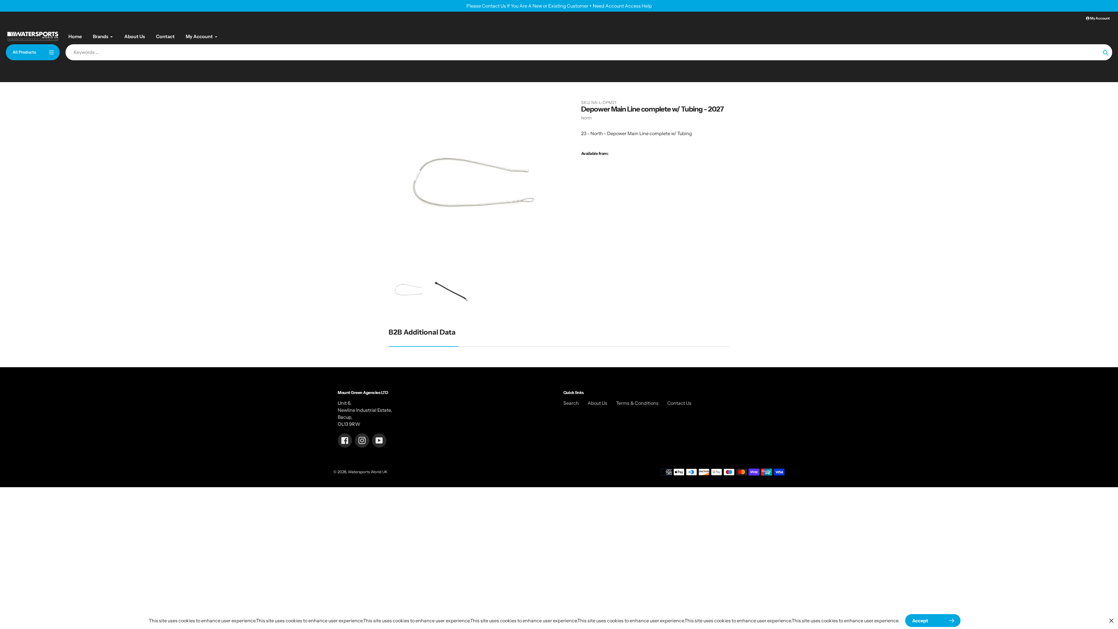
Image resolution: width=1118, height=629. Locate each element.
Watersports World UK (368, 471)
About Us (597, 403)
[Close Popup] (1111, 620)
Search (571, 403)
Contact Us (679, 403)
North (586, 118)
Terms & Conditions (637, 403)
